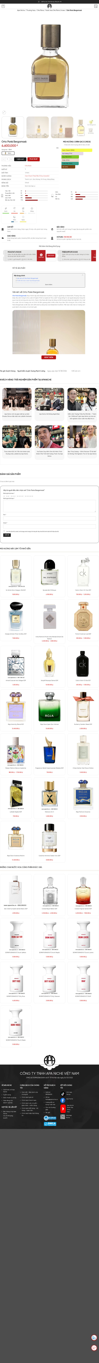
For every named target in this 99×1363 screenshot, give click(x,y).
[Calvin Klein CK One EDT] (83, 572)
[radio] (8, 153)
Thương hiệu (30, 10)
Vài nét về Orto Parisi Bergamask (27, 278)
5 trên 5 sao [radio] (28, 496)
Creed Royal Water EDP (49, 646)
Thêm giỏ (20, 159)
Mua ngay (34, 159)
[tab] (18, 268)
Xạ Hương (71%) (67, 153)
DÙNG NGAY (51, 255)
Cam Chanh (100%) (68, 150)
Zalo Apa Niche (69, 722)
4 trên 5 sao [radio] (20, 496)
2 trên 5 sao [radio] (7, 496)
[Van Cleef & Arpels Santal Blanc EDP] (16, 628)
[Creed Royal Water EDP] (49, 628)
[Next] (93, 66)
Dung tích (4, 149)
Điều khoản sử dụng (9, 703)
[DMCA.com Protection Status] (50, 730)
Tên (4, 514)
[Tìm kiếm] (95, 6)
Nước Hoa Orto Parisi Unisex (55, 10)
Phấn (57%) (66, 160)
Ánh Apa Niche (69, 699)
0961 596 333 (68, 237)
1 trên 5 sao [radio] (4, 496)
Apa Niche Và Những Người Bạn (49, 414)
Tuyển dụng (7, 701)
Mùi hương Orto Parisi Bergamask (27, 283)
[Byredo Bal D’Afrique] (49, 572)
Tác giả (48, 718)
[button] (3, 6)
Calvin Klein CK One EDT (83, 590)
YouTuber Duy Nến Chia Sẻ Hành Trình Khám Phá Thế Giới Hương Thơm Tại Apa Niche (49, 454)
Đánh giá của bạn (8, 493)
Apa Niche (21, 10)
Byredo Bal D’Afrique (49, 590)
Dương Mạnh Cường (38, 371)
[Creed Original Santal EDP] (83, 628)
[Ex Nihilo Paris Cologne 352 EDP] (16, 572)
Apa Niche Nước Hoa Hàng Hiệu (70, 715)
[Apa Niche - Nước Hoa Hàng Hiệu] (49, 6)
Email (5, 523)
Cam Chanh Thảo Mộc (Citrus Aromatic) (37, 176)
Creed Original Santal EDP (83, 646)
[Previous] (6, 66)
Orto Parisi (40, 10)
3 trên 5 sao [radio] (13, 496)
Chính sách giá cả (27, 703)
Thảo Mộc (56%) (67, 163)
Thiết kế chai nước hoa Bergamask (28, 280)
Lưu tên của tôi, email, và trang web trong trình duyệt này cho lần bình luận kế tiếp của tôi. (32, 531)
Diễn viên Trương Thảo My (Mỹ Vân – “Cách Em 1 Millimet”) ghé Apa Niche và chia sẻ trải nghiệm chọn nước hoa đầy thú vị (82, 416)
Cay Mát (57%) (67, 157)
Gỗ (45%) (65, 167)
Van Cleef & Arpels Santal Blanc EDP (15, 646)
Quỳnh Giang (10, 371)
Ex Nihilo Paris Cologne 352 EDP (16, 590)
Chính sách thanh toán (29, 706)
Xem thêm (48, 284)
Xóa (57, 148)
